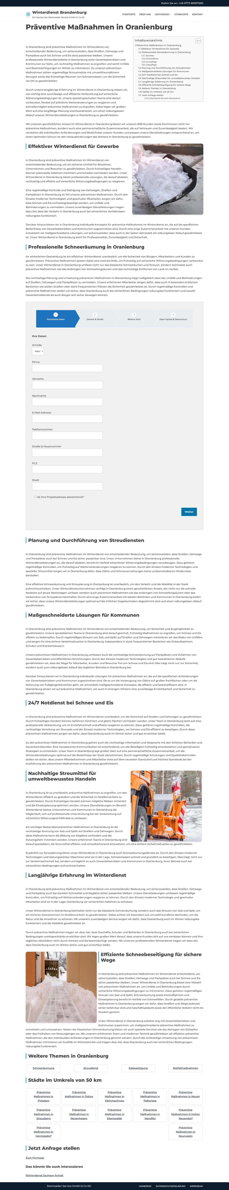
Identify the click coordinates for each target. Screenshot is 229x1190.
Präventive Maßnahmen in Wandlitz (150, 1114)
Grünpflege (151, 62)
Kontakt (197, 14)
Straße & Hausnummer (46, 446)
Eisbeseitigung (138, 1068)
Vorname (38, 378)
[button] (170, 14)
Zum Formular (35, 1157)
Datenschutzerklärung (171, 1186)
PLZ (34, 463)
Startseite (128, 14)
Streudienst (90, 1068)
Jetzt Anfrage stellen (153, 95)
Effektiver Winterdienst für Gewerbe (160, 49)
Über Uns (145, 14)
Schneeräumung (43, 1068)
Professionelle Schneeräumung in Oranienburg (166, 52)
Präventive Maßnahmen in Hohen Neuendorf (185, 1114)
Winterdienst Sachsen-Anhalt (44, 1175)
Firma (36, 362)
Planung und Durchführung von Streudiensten (166, 68)
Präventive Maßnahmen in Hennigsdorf (43, 1132)
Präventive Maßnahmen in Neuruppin (185, 1132)
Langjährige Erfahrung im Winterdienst (162, 81)
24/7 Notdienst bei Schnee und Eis (160, 75)
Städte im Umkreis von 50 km (158, 91)
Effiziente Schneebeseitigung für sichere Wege (166, 85)
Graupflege (151, 65)
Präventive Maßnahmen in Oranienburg (158, 45)
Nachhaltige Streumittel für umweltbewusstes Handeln (171, 78)
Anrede (37, 345)
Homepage (145, 1186)
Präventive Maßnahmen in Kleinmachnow (114, 1096)
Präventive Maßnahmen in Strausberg (43, 1114)
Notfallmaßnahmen (185, 1068)
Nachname (39, 395)
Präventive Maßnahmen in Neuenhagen (79, 1114)
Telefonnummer (42, 429)
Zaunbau (150, 56)
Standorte (181, 14)
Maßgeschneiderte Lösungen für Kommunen (165, 71)
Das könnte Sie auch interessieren (165, 98)
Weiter (189, 511)
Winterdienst (152, 59)
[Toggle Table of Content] (196, 40)
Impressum (196, 1186)
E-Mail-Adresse (41, 412)
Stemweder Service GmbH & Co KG (69, 1186)
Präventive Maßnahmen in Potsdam (43, 1096)
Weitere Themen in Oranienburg (159, 88)
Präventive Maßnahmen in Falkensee (150, 1096)
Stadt (35, 480)
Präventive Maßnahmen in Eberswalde (114, 1114)
